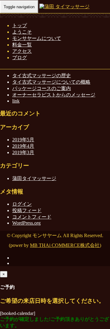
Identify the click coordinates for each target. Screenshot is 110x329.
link (16, 100)
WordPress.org (26, 223)
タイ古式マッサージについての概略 (51, 82)
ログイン (22, 204)
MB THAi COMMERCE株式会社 (65, 245)
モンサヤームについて (36, 38)
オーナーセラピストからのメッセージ (53, 94)
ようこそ (22, 31)
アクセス (22, 51)
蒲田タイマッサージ (34, 178)
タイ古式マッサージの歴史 (41, 75)
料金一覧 (22, 44)
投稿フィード (27, 210)
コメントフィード (31, 216)
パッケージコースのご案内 (41, 88)
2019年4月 (23, 146)
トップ (19, 25)
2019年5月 (23, 139)
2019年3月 (23, 152)
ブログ (19, 57)
